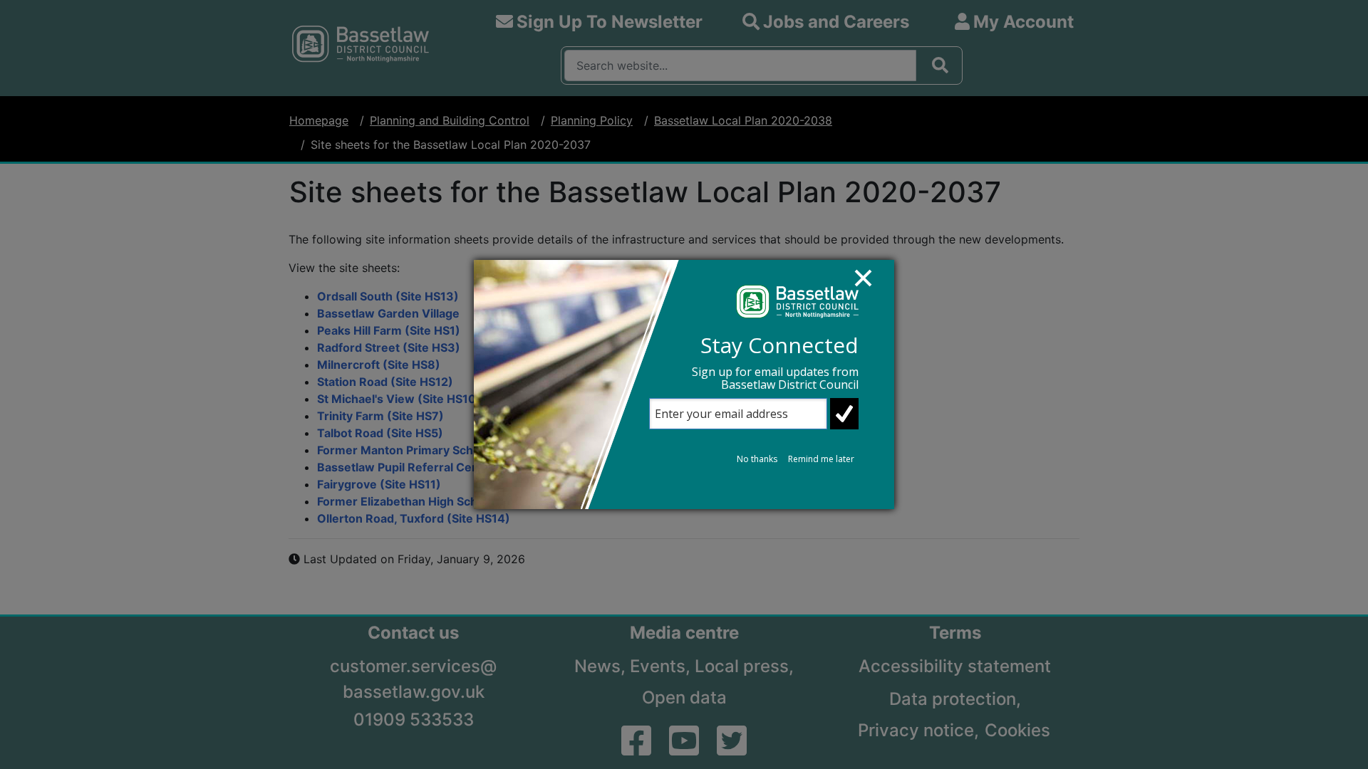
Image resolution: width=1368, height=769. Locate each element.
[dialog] (684, 384)
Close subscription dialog (870, 284)
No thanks (757, 459)
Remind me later (821, 459)
